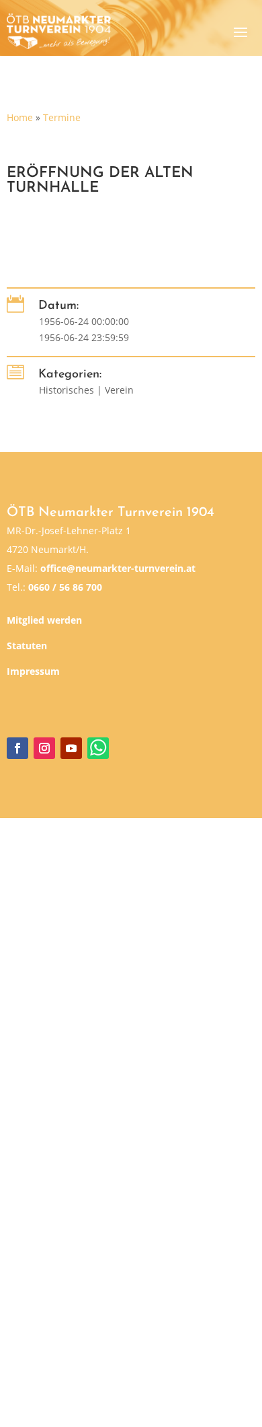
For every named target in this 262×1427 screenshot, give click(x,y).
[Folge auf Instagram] (44, 748)
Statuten (27, 645)
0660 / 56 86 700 (65, 587)
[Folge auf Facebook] (17, 748)
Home (20, 117)
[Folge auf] (98, 748)
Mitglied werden (44, 620)
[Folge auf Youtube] (71, 748)
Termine (62, 117)
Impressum (33, 671)
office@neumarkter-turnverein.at (117, 568)
